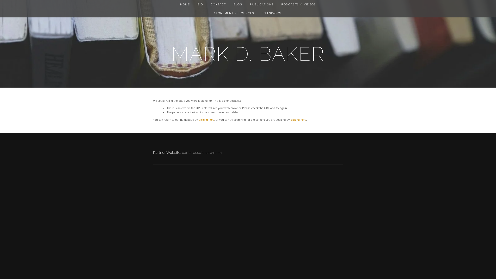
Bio (200, 4)
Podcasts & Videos (298, 4)
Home (185, 4)
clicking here (206, 120)
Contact (218, 4)
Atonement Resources (234, 13)
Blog (237, 4)
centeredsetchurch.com (202, 153)
